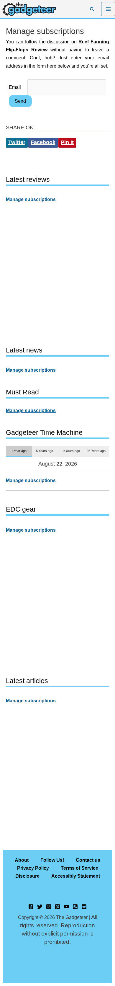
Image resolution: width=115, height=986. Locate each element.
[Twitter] (39, 906)
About (22, 860)
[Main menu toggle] (108, 9)
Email (15, 87)
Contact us (88, 860)
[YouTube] (66, 906)
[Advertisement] (57, 274)
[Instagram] (48, 906)
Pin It (67, 142)
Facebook (43, 142)
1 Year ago (19, 451)
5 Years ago (44, 451)
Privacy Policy (33, 868)
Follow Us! (52, 860)
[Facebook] (31, 906)
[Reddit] (84, 906)
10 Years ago (70, 451)
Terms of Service (79, 868)
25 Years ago (96, 451)
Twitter (16, 142)
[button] (92, 9)
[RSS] (75, 906)
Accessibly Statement (75, 876)
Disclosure (27, 876)
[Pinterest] (57, 906)
